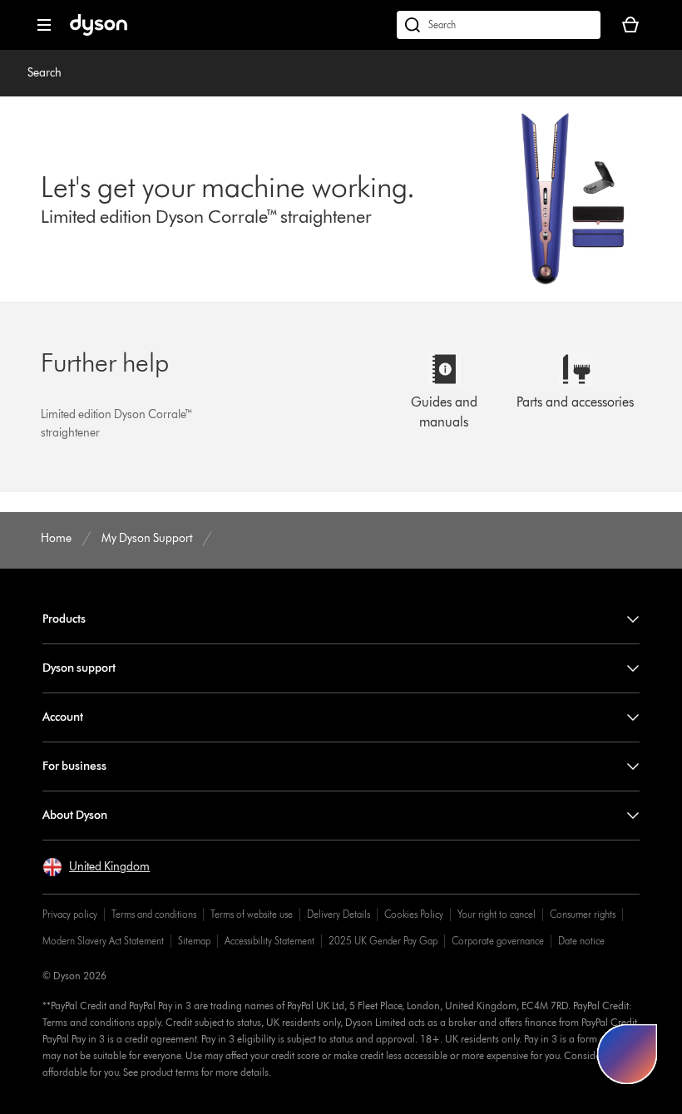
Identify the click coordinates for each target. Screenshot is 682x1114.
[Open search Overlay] (498, 25)
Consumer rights (582, 914)
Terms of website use (251, 914)
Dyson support (79, 668)
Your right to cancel (496, 914)
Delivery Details (338, 914)
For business (74, 766)
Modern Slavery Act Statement (103, 940)
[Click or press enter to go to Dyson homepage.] (98, 32)
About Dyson (74, 815)
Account (62, 717)
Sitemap (194, 940)
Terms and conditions (153, 914)
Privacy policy (69, 914)
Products (64, 619)
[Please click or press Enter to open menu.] (44, 25)
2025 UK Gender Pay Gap (383, 940)
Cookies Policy (413, 914)
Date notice (581, 940)
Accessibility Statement (269, 940)
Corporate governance (498, 940)
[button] (96, 867)
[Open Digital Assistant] (627, 1054)
